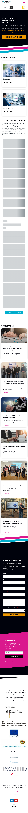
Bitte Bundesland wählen (10, 608)
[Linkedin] (12, 800)
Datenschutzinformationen (10, 661)
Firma (4, 573)
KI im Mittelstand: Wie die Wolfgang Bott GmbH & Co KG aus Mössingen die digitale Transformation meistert (13, 383)
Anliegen (5, 598)
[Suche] (11, 7)
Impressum (19, 791)
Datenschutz (9, 791)
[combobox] (6, 7)
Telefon (5, 592)
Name (5, 579)
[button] (24, 2)
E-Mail (5, 586)
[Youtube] (16, 800)
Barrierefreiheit (14, 794)
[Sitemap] (14, 805)
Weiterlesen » (6, 357)
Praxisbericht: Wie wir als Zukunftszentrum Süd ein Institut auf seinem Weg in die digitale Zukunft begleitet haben (13, 348)
